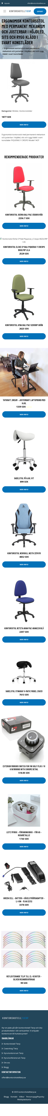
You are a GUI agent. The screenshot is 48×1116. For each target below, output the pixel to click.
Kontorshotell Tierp (12, 1044)
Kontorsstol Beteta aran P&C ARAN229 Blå (24, 628)
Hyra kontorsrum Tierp (13, 1053)
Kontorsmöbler (25, 111)
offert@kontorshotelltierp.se (36, 3)
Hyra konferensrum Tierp (14, 1058)
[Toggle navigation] (5, 11)
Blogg (6, 1067)
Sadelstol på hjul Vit (24, 478)
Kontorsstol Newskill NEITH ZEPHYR (24, 553)
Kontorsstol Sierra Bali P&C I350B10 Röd (24, 214)
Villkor (21, 1096)
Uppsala (7, 3)
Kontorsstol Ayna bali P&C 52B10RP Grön (24, 325)
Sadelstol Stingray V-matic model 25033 (24, 691)
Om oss (7, 1062)
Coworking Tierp (11, 1048)
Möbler (15, 111)
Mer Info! (24, 125)
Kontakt (14, 1096)
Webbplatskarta (24, 1099)
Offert (40, 11)
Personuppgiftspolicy (35, 1096)
